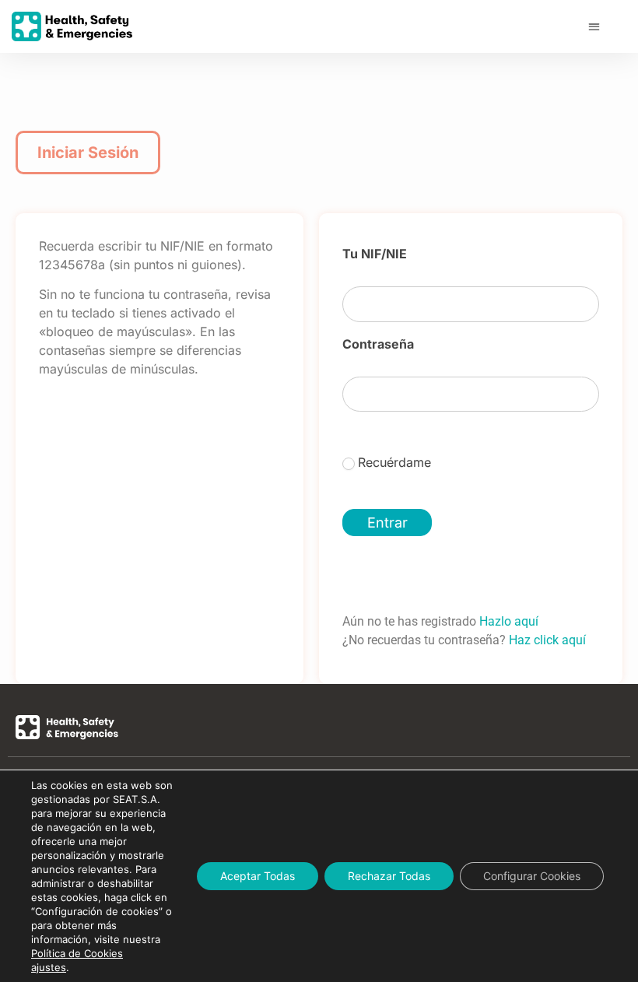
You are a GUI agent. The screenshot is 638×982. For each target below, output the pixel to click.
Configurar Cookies (531, 875)
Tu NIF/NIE (374, 254)
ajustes (48, 967)
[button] (594, 27)
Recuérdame (394, 462)
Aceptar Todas (257, 875)
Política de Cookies (77, 953)
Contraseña (378, 345)
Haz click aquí (547, 640)
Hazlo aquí (508, 621)
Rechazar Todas (389, 875)
